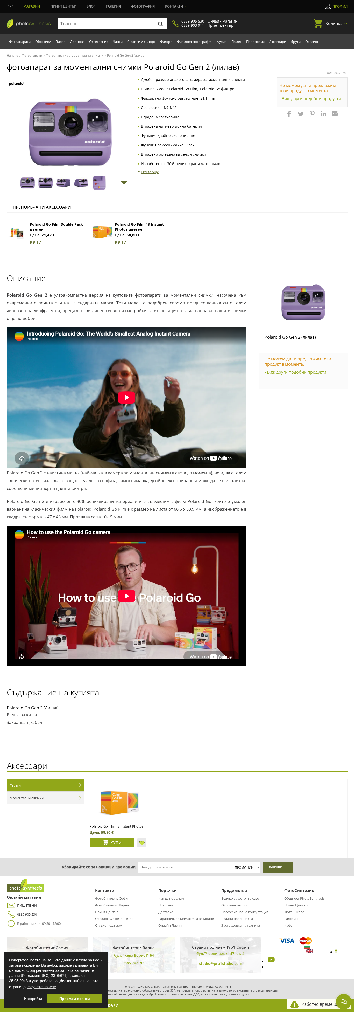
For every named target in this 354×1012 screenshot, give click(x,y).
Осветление (98, 41)
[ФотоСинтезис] (29, 24)
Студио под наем (108, 925)
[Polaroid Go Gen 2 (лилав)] (303, 302)
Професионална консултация (244, 912)
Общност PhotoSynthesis (304, 898)
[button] (289, 116)
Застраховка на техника (240, 925)
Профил (340, 6)
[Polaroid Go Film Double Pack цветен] (17, 232)
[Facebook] (336, 952)
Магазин (31, 6)
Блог (91, 6)
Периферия (255, 41)
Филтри (166, 41)
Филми (15, 785)
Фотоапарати (20, 41)
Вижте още (150, 171)
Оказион (312, 41)
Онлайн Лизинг (170, 925)
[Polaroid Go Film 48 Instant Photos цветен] (102, 232)
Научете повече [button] (41, 986)
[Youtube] (270, 961)
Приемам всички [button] (74, 998)
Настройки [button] (33, 998)
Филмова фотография (194, 41)
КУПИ (36, 242)
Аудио (222, 41)
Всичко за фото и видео (240, 898)
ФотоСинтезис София (112, 898)
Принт (63, 6)
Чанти (118, 41)
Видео (61, 41)
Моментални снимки (27, 798)
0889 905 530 (27, 914)
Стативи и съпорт (141, 41)
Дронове (77, 41)
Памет (236, 41)
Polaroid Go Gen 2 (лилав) (290, 337)
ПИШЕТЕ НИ (27, 905)
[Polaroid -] (16, 84)
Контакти (174, 6)
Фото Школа (294, 912)
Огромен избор (234, 905)
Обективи (43, 41)
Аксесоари (277, 41)
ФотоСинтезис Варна (112, 905)
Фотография (143, 6)
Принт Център (106, 912)
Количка (334, 23)
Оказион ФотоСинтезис (114, 918)
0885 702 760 (134, 962)
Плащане (165, 905)
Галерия (113, 6)
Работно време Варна (324, 1004)
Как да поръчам (171, 898)
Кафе (288, 925)
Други (296, 41)
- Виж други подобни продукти (310, 98)
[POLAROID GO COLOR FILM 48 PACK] (119, 803)
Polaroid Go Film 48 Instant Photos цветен (139, 227)
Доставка (165, 912)
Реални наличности (237, 918)
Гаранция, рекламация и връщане (186, 918)
